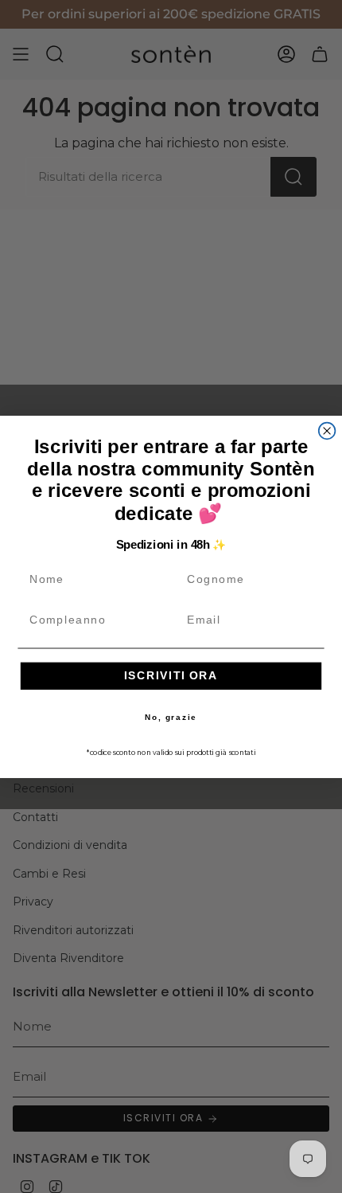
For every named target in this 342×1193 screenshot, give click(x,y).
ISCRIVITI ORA (171, 676)
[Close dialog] (327, 430)
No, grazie (171, 717)
